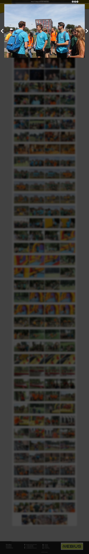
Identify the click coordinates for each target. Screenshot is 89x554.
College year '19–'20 (39, 1)
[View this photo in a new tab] (75, 2)
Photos (32, 1)
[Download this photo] (73, 2)
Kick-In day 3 (46, 1)
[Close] (77, 2)
